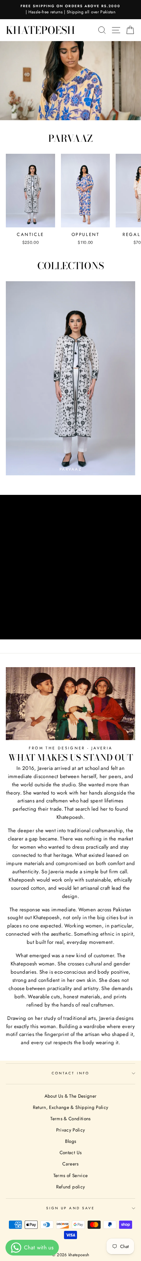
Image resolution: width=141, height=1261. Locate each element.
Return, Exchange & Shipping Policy (70, 1107)
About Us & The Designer (70, 1096)
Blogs (70, 1141)
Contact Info (70, 1073)
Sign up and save (70, 1208)
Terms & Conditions (70, 1118)
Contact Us (70, 1152)
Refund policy (70, 1186)
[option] (70, 9)
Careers (70, 1163)
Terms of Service (70, 1175)
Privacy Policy (70, 1129)
